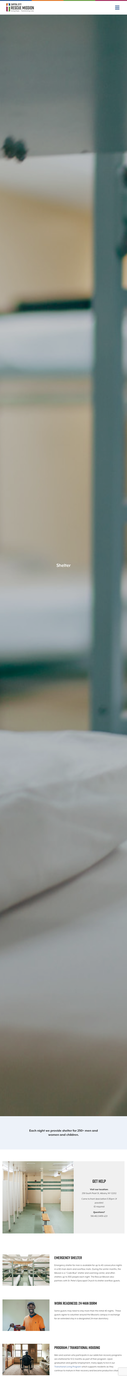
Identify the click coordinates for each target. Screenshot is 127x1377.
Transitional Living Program (67, 1366)
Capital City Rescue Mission (20, 8)
